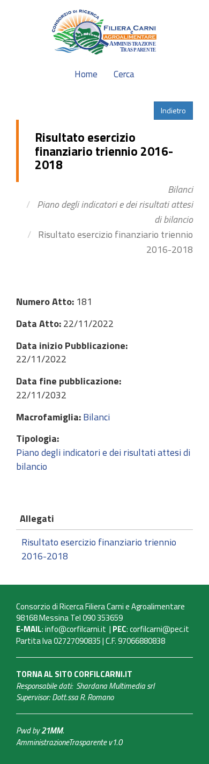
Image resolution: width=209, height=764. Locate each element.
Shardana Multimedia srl (115, 686)
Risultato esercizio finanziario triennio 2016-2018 (98, 549)
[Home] (104, 31)
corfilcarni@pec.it (159, 629)
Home (86, 74)
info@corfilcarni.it (75, 629)
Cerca (124, 74)
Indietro (173, 110)
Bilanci (180, 189)
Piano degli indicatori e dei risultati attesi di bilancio (103, 459)
